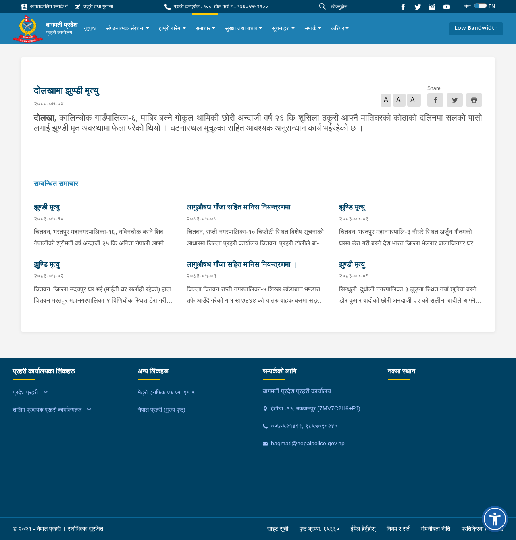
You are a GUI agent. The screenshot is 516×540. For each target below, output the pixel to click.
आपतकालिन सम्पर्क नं (48, 6)
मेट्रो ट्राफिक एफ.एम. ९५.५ (166, 392)
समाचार (203, 28)
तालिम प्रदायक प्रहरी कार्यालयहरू (47, 409)
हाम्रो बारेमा (170, 28)
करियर (337, 28)
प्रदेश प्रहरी (25, 392)
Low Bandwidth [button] (476, 28)
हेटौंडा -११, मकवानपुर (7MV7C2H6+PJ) (314, 408)
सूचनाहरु (281, 28)
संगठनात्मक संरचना (125, 28)
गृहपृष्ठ (90, 28)
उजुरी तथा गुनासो (97, 6)
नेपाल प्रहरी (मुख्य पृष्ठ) (161, 409)
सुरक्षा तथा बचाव (241, 28)
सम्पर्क (310, 28)
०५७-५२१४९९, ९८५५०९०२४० (303, 426)
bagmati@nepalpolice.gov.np (307, 443)
